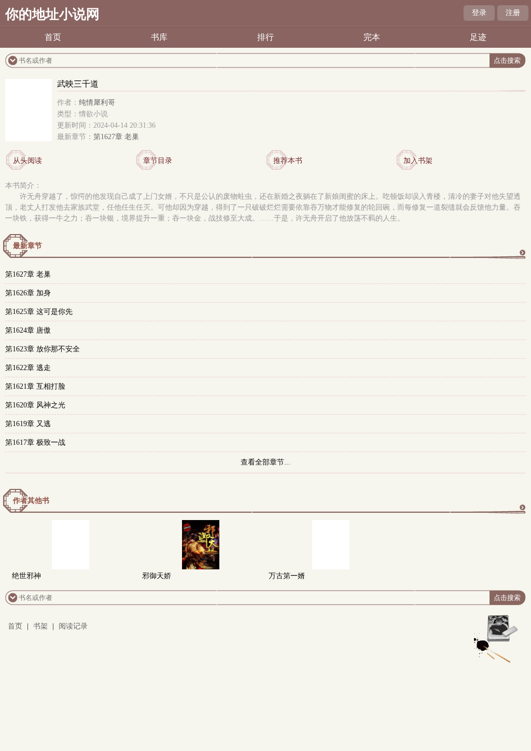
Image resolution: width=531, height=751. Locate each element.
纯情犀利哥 (97, 102)
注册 (513, 13)
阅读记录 (73, 626)
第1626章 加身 (28, 293)
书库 (159, 37)
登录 (479, 13)
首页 (53, 37)
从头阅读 (27, 161)
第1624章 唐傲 (28, 330)
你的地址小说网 (52, 14)
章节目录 (157, 161)
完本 (372, 37)
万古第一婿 (287, 576)
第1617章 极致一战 (35, 442)
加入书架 (417, 161)
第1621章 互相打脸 (35, 386)
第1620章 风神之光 (35, 405)
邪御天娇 (156, 576)
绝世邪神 (26, 576)
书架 (40, 626)
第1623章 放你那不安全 (42, 349)
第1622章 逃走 (28, 368)
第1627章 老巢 (116, 137)
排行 (265, 37)
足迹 (478, 37)
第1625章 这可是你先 (39, 312)
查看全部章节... (265, 462)
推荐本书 (287, 161)
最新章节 (27, 246)
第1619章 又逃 (28, 424)
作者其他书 (31, 500)
